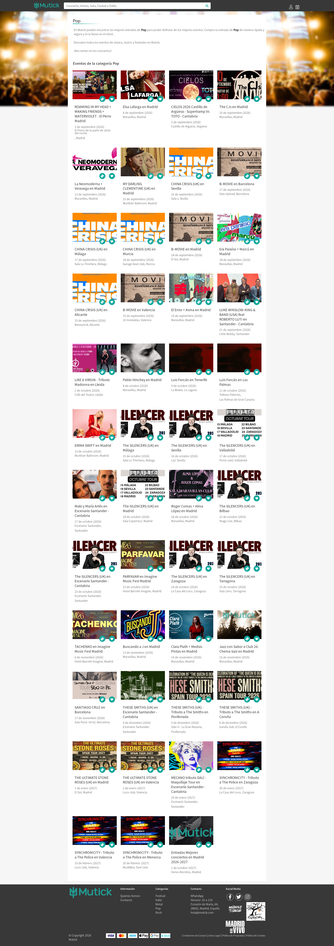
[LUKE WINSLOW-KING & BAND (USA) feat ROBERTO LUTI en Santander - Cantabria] (239, 288)
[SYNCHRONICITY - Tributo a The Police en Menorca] (143, 830)
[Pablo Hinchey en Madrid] (143, 358)
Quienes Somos (130, 896)
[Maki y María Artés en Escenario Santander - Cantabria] (95, 484)
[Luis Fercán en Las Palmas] (239, 358)
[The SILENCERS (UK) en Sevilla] (191, 423)
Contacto (126, 900)
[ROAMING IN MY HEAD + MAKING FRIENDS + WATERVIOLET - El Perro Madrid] (95, 84)
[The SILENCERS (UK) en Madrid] (143, 484)
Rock (159, 912)
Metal (159, 904)
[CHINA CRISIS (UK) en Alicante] (95, 288)
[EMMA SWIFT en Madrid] (95, 423)
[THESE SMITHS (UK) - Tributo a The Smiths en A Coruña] (239, 685)
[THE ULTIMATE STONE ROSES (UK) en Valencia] (143, 755)
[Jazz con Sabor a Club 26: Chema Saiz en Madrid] (239, 624)
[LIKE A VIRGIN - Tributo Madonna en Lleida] (95, 358)
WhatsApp (197, 896)
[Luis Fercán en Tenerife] (191, 358)
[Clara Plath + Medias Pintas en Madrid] (191, 624)
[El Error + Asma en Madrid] (191, 288)
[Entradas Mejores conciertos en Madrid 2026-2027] (191, 830)
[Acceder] (291, 7)
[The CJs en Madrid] (239, 84)
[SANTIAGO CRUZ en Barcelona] (95, 685)
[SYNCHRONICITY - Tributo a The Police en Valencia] (95, 830)
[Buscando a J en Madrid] (143, 624)
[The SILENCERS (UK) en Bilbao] (239, 484)
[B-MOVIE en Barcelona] (239, 162)
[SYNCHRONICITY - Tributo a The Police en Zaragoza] (239, 755)
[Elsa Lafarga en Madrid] (143, 84)
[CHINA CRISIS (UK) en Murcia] (143, 227)
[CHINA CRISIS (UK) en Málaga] (95, 227)
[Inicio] (46, 5)
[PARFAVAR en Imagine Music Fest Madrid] (143, 554)
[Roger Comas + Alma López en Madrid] (191, 484)
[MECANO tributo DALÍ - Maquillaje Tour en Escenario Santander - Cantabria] (191, 755)
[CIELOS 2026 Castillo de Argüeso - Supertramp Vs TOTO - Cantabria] (191, 84)
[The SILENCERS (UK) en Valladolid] (239, 423)
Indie (159, 900)
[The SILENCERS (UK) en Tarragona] (239, 554)
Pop (158, 908)
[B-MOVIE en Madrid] (191, 227)
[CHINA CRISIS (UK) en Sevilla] (191, 162)
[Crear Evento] (297, 7)
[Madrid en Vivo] (255, 911)
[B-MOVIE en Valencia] (143, 288)
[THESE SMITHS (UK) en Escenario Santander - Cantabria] (143, 685)
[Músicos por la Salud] (235, 909)
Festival (160, 896)
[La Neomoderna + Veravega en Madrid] (95, 162)
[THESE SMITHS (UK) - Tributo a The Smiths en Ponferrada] (191, 685)
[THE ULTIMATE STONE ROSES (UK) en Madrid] (95, 755)
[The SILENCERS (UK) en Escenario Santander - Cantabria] (95, 554)
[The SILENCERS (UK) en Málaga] (143, 423)
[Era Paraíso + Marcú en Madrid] (239, 227)
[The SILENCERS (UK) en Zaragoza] (191, 554)
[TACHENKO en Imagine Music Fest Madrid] (95, 624)
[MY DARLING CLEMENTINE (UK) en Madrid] (143, 162)
